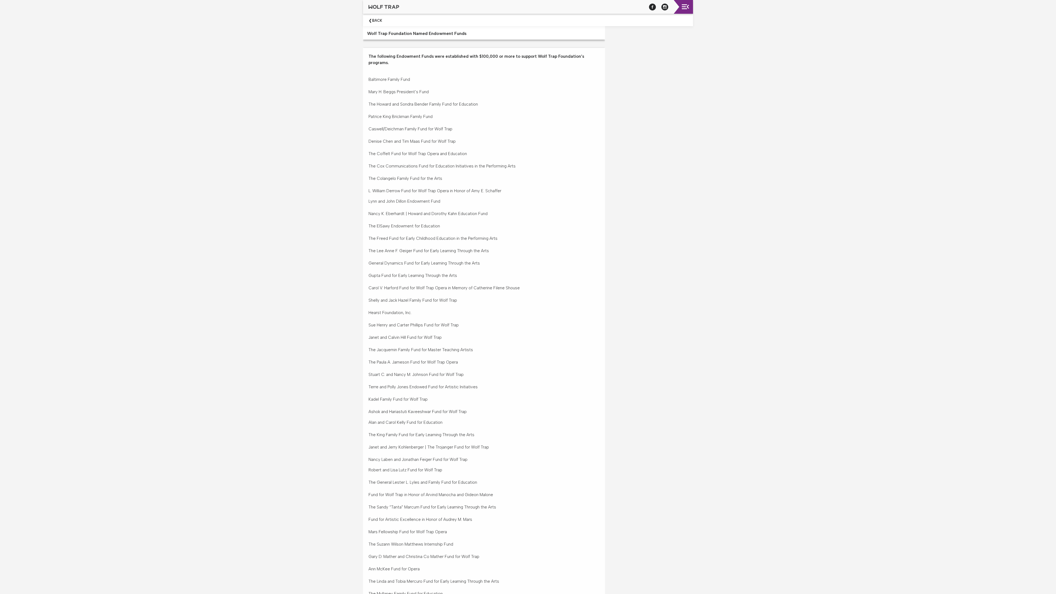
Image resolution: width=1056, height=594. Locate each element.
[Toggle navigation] (685, 7)
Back (377, 20)
